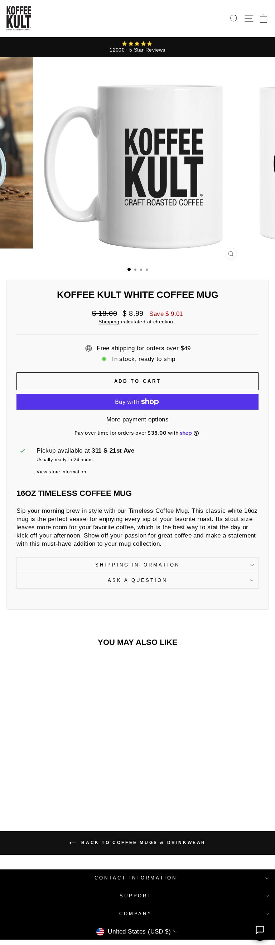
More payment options (137, 419)
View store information (61, 471)
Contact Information (136, 878)
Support (136, 895)
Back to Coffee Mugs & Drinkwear (142, 842)
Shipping (108, 321)
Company (136, 913)
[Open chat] (260, 930)
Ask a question (137, 580)
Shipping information (137, 565)
